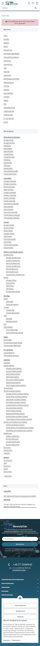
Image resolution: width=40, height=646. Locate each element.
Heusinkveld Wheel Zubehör (15, 414)
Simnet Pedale (8, 228)
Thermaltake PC (9, 353)
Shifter (6, 277)
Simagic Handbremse (13, 258)
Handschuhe (8, 450)
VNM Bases (7, 146)
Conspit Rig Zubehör (13, 313)
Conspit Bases (8, 154)
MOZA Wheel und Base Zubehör (16, 397)
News (5, 36)
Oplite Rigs (9, 302)
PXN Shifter (9, 289)
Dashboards (8, 433)
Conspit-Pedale (9, 233)
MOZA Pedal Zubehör (13, 374)
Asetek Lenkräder (9, 201)
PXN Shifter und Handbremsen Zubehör (19, 430)
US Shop (6, 86)
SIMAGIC (6, 90)
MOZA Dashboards (12, 439)
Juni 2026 (7, 491)
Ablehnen (20, 617)
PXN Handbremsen (12, 272)
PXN (5, 104)
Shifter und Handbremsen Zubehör (15, 422)
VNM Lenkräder (9, 190)
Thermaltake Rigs (12, 330)
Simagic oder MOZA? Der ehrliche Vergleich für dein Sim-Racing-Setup (19, 506)
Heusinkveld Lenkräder (11, 204)
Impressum (6, 640)
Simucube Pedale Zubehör (15, 380)
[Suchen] (35, 8)
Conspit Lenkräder (10, 192)
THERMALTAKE (8, 115)
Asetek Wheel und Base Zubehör (17, 416)
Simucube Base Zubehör (14, 408)
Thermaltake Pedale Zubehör (16, 385)
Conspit (6, 307)
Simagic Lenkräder (10, 181)
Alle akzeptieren (20, 605)
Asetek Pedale (8, 248)
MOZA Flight (8, 340)
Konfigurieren (20, 611)
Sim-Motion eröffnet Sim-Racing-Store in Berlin (20, 496)
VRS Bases (7, 165)
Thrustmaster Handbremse (15, 275)
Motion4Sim (8, 472)
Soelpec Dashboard (12, 436)
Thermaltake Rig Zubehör (14, 333)
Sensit (6, 469)
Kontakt (6, 39)
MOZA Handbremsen (13, 263)
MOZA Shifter (10, 283)
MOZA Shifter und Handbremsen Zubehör (20, 428)
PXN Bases (7, 160)
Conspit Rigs (10, 310)
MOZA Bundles (8, 151)
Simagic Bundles (9, 143)
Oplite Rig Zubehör (12, 304)
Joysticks (7, 453)
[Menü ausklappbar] (3, 3)
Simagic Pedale (9, 225)
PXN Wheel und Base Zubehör (16, 402)
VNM (5, 316)
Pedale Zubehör (9, 366)
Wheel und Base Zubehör (12, 391)
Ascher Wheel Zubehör (13, 411)
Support (6, 43)
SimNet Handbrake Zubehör (15, 425)
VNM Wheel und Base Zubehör (16, 399)
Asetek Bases (8, 168)
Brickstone (7, 476)
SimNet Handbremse (13, 260)
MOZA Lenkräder (9, 187)
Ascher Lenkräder (9, 198)
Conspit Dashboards (13, 442)
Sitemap (6, 72)
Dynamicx (7, 466)
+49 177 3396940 (22, 564)
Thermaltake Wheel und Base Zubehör (19, 419)
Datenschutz (16, 640)
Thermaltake (8, 327)
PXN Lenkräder (8, 209)
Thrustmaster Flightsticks (12, 345)
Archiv (6, 46)
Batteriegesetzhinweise (11, 79)
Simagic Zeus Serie (10, 184)
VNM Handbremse (12, 269)
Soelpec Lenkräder (10, 195)
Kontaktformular (19, 570)
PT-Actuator (8, 460)
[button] (29, 3)
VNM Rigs (9, 318)
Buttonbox (7, 447)
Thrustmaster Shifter (13, 292)
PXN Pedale (7, 242)
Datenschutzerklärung (11, 531)
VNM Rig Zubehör (11, 321)
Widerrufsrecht (9, 82)
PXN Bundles (8, 163)
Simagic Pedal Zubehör (14, 368)
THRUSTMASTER (9, 111)
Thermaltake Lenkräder (11, 218)
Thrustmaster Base (10, 174)
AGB (5, 68)
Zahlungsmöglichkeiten (12, 54)
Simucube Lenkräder (11, 212)
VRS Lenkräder (8, 207)
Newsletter (7, 61)
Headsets (7, 363)
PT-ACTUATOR (8, 118)
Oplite (6, 299)
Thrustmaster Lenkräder (12, 215)
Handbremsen (8, 255)
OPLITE (6, 122)
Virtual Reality (8, 388)
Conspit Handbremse (13, 266)
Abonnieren (20, 544)
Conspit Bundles (9, 157)
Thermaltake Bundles (11, 171)
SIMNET (6, 100)
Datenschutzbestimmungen (24, 549)
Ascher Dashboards (12, 445)
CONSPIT (7, 97)
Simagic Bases (8, 140)
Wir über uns (8, 50)
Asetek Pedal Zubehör (13, 382)
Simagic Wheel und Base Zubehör (17, 394)
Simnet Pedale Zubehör (14, 371)
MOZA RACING (8, 93)
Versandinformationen (11, 57)
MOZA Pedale (8, 231)
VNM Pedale (8, 236)
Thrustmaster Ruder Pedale (13, 343)
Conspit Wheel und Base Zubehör (17, 405)
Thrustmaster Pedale (11, 245)
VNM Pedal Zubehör (12, 377)
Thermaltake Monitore (11, 355)
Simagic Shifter (11, 280)
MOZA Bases (8, 148)
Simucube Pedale (10, 239)
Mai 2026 (7, 500)
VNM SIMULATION (9, 108)
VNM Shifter (10, 286)
